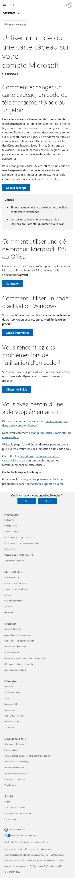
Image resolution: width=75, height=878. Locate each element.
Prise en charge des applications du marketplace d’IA (27, 755)
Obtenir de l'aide (16, 389)
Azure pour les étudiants (15, 669)
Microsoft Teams (11, 721)
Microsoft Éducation (13, 629)
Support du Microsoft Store (16, 589)
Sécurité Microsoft (12, 692)
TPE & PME (9, 727)
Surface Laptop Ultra (13, 531)
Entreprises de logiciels (14, 779)
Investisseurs (10, 819)
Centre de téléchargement (16, 583)
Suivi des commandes (13, 600)
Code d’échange (16, 188)
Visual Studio (10, 785)
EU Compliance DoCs (39, 866)
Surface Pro (9, 519)
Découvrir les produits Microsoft (18, 554)
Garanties (8, 612)
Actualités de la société (14, 807)
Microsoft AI (9, 686)
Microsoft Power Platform (15, 773)
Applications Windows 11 (15, 560)
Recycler (8, 606)
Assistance (9, 13)
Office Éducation (11, 652)
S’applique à (11, 73)
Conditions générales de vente (40, 860)
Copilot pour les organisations (17, 537)
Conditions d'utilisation (14, 860)
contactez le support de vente (45, 484)
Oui (27, 501)
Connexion (12, 283)
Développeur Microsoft (14, 744)
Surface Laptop (10, 525)
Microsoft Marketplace (14, 767)
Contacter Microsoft (13, 849)
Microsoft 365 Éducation (15, 646)
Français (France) (17, 829)
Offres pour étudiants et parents (18, 664)
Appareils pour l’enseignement (17, 635)
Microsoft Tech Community (16, 761)
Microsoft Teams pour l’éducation (19, 640)
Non (47, 501)
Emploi (7, 801)
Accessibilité (56, 866)
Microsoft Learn (11, 750)
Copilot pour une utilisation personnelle (22, 543)
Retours (7, 594)
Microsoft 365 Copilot (13, 715)
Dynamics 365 (10, 704)
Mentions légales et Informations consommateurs (26, 854)
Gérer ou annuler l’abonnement (38, 849)
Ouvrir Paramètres (17, 332)
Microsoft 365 (10, 549)
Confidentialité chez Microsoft (17, 813)
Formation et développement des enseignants (24, 658)
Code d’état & (29, 444)
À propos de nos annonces (15, 866)
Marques (60, 860)
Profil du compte (11, 577)
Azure (6, 698)
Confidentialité (57, 854)
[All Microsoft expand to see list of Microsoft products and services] (4, 5)
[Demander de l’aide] (13, 5)
